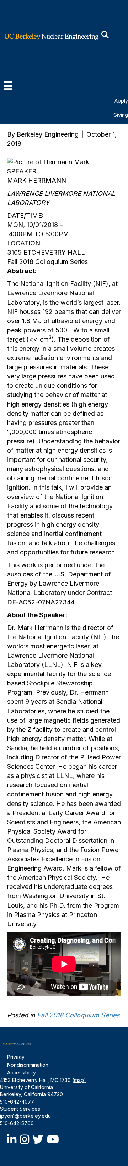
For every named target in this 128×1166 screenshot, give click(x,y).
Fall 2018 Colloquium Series (78, 1015)
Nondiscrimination (27, 1065)
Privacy (16, 1057)
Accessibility (21, 1073)
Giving (120, 115)
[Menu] (8, 85)
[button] (105, 35)
